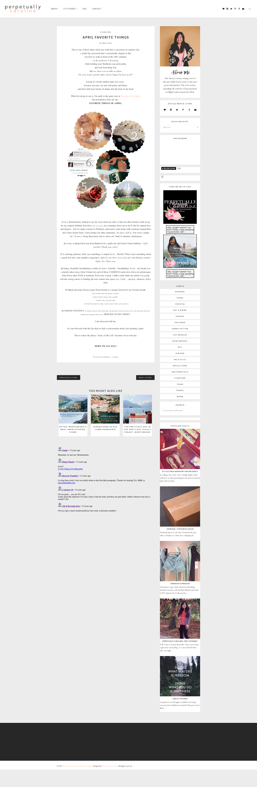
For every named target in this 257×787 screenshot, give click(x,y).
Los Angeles (180, 335)
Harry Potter (180, 329)
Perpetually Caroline (70, 766)
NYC (180, 347)
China (180, 298)
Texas (180, 384)
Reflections (180, 366)
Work (180, 396)
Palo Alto (180, 359)
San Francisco (180, 372)
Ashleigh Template (86, 766)
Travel (180, 390)
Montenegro (180, 341)
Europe (180, 316)
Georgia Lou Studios (110, 766)
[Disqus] (106, 479)
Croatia (180, 304)
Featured (180, 322)
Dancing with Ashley (130, 96)
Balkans (180, 291)
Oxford (180, 353)
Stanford (105, 32)
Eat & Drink (180, 310)
